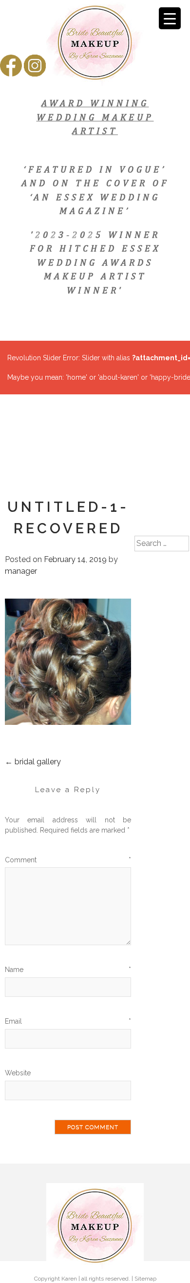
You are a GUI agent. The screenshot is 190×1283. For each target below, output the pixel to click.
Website (18, 1073)
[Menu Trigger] (170, 18)
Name (68, 969)
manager (21, 571)
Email (68, 1021)
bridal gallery (33, 761)
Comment (68, 860)
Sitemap (145, 1278)
